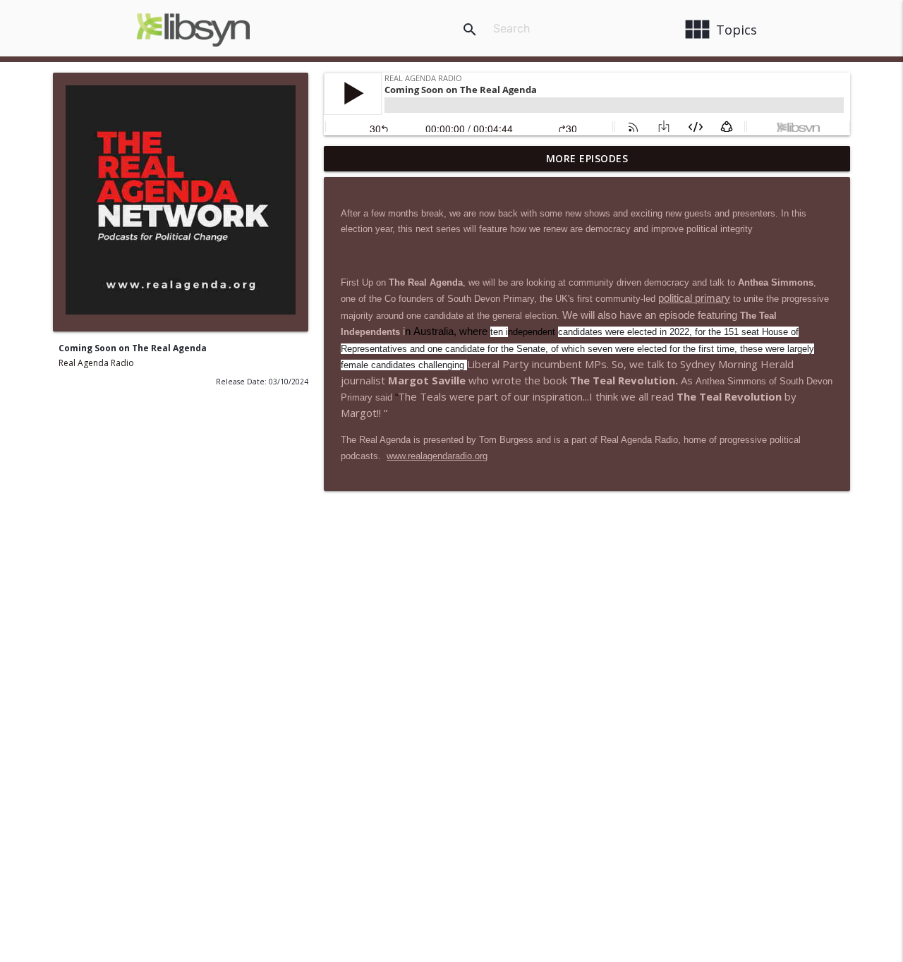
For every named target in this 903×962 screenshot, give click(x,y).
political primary (694, 298)
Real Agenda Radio (96, 363)
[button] (498, 364)
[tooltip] (498, 364)
